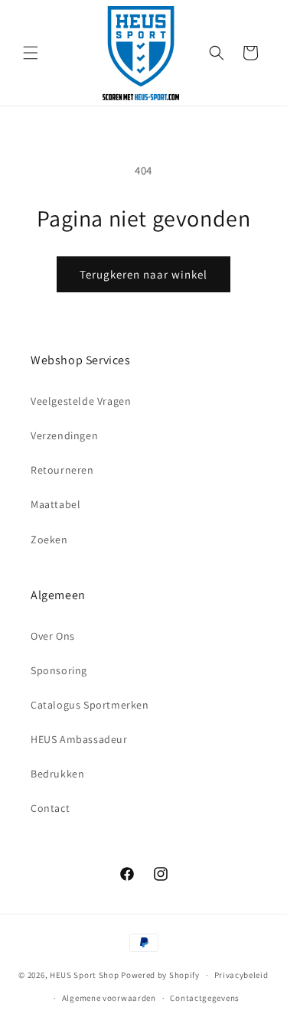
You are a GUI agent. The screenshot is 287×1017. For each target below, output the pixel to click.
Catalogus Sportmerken (90, 705)
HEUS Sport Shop (84, 975)
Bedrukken (57, 774)
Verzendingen (64, 435)
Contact (50, 808)
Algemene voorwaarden (109, 998)
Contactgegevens (205, 998)
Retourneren (62, 470)
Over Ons (53, 636)
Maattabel (55, 504)
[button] (30, 53)
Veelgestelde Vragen (81, 401)
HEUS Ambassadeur (79, 739)
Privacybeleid (241, 975)
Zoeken (49, 539)
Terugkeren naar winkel (143, 274)
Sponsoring (59, 670)
